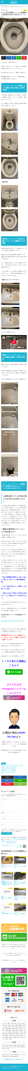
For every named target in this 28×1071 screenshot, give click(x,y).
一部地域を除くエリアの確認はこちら (14, 1059)
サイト (2, 824)
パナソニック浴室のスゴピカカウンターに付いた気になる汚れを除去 (13, 954)
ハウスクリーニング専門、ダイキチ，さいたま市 (13, 765)
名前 (3, 812)
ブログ (4, 763)
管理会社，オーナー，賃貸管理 (9, 769)
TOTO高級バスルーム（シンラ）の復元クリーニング (13, 961)
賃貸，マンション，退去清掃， (9, 772)
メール (3, 818)
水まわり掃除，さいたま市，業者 (9, 767)
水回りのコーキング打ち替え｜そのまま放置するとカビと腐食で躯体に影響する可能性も (13, 946)
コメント (4, 798)
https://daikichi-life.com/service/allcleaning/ (12, 621)
